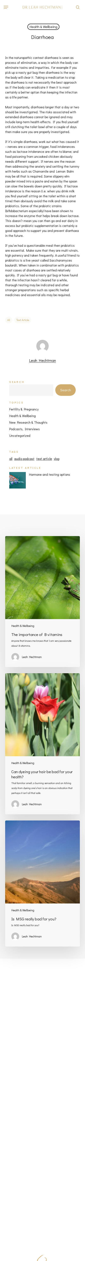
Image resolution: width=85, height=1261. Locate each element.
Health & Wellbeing (43, 26)
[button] (6, 7)
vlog (56, 458)
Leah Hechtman (42, 360)
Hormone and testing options (49, 474)
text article (22, 320)
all (8, 320)
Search (17, 381)
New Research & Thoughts (28, 422)
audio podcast (24, 458)
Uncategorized (19, 435)
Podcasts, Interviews (24, 429)
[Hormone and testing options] (17, 482)
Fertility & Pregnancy (24, 409)
